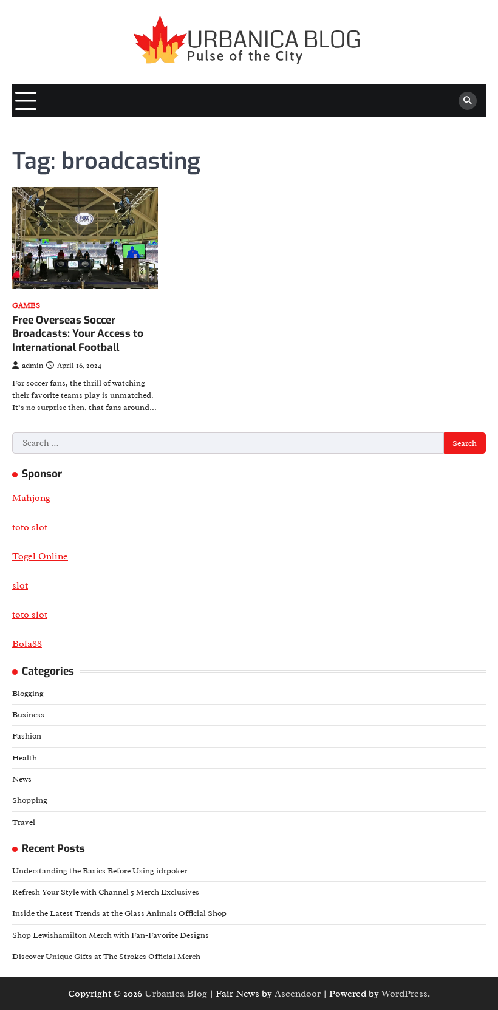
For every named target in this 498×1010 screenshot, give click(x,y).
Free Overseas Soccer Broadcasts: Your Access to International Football (77, 334)
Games (26, 305)
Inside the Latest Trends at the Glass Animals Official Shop (119, 913)
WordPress (404, 994)
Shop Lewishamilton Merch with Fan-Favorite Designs (110, 935)
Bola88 (27, 644)
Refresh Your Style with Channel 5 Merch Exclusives (105, 892)
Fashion (26, 736)
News (22, 779)
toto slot (29, 615)
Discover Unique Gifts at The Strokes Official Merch (106, 956)
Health (24, 757)
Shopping (29, 800)
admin (32, 365)
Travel (23, 822)
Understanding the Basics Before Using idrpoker (99, 870)
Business (28, 714)
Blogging (28, 693)
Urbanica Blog (176, 994)
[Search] (468, 101)
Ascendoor (298, 994)
